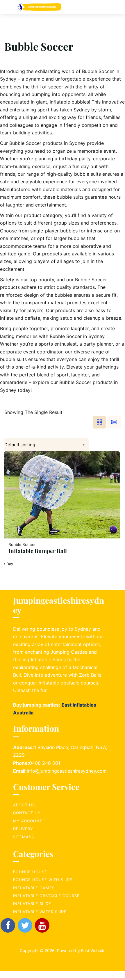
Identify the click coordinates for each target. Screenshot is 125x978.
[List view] (114, 422)
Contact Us (26, 812)
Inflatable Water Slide (40, 911)
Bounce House (30, 871)
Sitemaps (23, 837)
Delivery (23, 828)
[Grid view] (99, 422)
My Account (27, 821)
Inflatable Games (34, 887)
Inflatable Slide (32, 903)
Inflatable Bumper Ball (37, 550)
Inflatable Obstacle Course (46, 895)
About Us (24, 805)
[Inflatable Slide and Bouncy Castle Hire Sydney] (39, 6)
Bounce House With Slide (42, 879)
